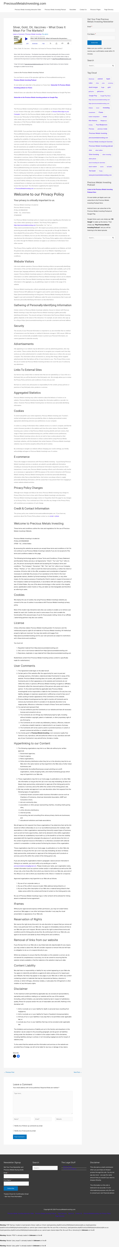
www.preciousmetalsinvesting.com (34, 64)
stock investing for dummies (97, 162)
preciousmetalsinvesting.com (98, 137)
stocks (102, 166)
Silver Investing (94, 154)
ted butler (109, 166)
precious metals (102, 129)
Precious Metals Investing (33, 34)
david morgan (93, 87)
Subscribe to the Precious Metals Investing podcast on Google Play (36, 97)
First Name (91, 34)
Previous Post (9, 1072)
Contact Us (78, 1213)
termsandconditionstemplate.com (45, 513)
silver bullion (99, 150)
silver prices (92, 158)
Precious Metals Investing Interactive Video (21, 1213)
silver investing (106, 154)
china (97, 83)
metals (105, 116)
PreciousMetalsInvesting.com (25, 3)
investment (92, 112)
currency (110, 83)
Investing (106, 108)
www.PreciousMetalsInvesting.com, (61, 59)
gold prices (100, 91)
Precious (91, 129)
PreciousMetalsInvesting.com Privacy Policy (97, 1213)
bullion (91, 83)
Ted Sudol (92, 171)
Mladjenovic (103, 120)
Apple (108, 79)
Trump (100, 171)
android (100, 79)
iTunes (101, 112)
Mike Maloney (93, 120)
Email (89, 26)
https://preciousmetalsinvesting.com (25, 225)
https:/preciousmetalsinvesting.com (99, 103)
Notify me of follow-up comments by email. (29, 1126)
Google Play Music (105, 95)
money (91, 125)
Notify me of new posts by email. (25, 1131)
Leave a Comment (18, 34)
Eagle (102, 87)
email (51, 516)
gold (109, 87)
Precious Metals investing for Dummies (101, 141)
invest (97, 108)
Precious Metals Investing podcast (101, 146)
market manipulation (94, 116)
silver (90, 150)
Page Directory (62, 1213)
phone (57, 516)
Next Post (78, 1072)
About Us (71, 1213)
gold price (91, 91)
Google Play (93, 95)
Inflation (91, 108)
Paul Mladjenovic (101, 125)
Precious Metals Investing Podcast (25, 80)
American (91, 79)
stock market (93, 166)
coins (103, 83)
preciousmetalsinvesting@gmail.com (25, 866)
